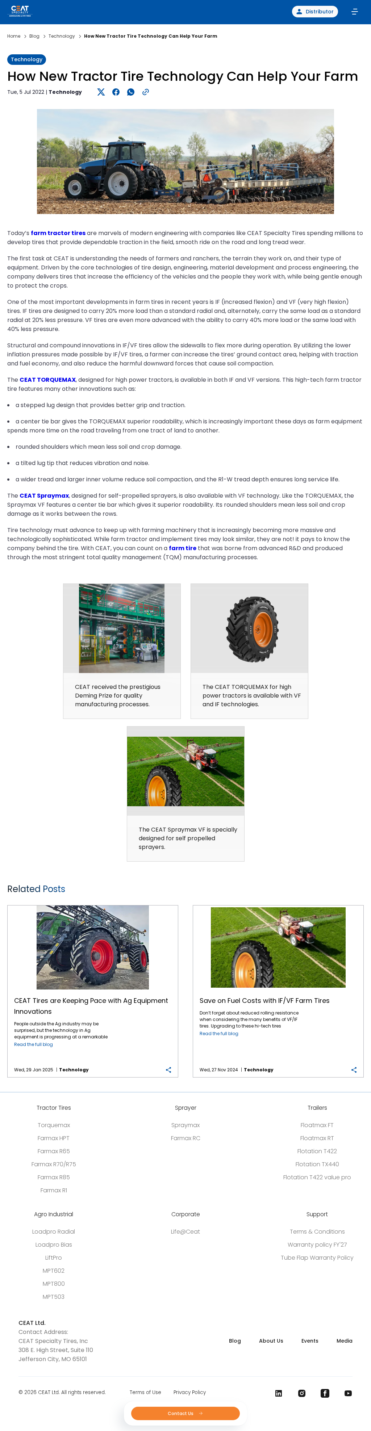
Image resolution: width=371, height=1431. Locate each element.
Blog (235, 1340)
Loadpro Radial (53, 1231)
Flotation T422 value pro (317, 1177)
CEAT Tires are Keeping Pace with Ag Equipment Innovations (93, 905)
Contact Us (181, 1413)
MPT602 (53, 1271)
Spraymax (185, 1125)
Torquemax (54, 1125)
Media (345, 1340)
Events (309, 1340)
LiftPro (53, 1258)
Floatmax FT (317, 1125)
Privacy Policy (190, 1392)
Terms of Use (145, 1392)
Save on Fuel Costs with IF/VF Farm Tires (278, 905)
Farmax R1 (54, 1190)
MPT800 (54, 1284)
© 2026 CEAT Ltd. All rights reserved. (62, 1392)
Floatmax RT (317, 1138)
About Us (271, 1340)
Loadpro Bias (54, 1244)
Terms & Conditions (317, 1231)
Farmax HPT (54, 1138)
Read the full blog (33, 1044)
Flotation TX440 (317, 1164)
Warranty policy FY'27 (317, 1244)
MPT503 (53, 1297)
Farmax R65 (54, 1151)
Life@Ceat (185, 1231)
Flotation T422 (317, 1151)
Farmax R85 (54, 1177)
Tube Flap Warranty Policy (317, 1258)
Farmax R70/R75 (54, 1164)
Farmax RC (185, 1138)
